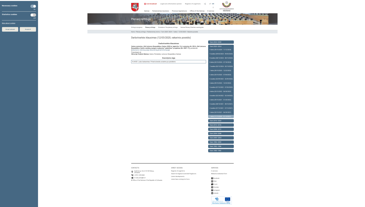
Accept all (28, 29)
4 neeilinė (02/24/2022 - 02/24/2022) (221, 95)
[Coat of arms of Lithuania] (135, 7)
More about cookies (8, 23)
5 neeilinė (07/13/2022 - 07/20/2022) (221, 87)
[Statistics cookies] (33, 15)
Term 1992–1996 (215, 146)
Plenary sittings (150, 27)
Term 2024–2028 (215, 42)
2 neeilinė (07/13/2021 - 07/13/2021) (221, 108)
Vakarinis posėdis (192, 32)
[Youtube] (212, 187)
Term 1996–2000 (215, 142)
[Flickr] (212, 181)
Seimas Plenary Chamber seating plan (192, 27)
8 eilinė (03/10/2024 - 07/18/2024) (220, 62)
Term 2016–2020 (215, 121)
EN (213, 4)
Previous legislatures (179, 11)
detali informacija (163, 50)
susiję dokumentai (151, 50)
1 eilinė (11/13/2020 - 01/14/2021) (220, 116)
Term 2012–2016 (215, 125)
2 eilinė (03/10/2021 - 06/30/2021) (220, 112)
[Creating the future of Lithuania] (221, 204)
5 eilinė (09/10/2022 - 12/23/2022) (220, 83)
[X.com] (212, 184)
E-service (210, 11)
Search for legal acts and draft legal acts (183, 173)
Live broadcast (151, 4)
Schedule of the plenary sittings (168, 27)
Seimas (146, 11)
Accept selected (10, 29)
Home (133, 32)
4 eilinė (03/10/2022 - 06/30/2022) (220, 91)
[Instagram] (212, 190)
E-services (214, 171)
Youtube (216, 187)
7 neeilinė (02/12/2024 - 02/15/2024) (221, 66)
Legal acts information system (171, 4)
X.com (215, 184)
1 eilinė (175, 32)
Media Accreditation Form (219, 173)
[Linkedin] (212, 193)
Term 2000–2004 (215, 138)
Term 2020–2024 (166, 32)
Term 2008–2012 (215, 129)
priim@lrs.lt (142, 178)
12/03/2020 (182, 32)
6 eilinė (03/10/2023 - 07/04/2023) (220, 75)
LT (210, 4)
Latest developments (177, 176)
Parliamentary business (160, 11)
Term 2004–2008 (215, 133)
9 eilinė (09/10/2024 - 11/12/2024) (220, 50)
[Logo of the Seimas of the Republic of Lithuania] (226, 6)
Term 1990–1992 (215, 151)
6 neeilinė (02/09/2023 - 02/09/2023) (221, 79)
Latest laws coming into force (180, 179)
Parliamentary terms (153, 32)
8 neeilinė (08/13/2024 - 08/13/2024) (221, 58)
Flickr (215, 181)
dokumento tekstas (138, 50)
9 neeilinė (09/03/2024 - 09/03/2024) (221, 54)
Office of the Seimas (197, 11)
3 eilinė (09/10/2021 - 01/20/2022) (220, 100)
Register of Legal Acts (193, 4)
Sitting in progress (136, 27)
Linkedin (215, 193)
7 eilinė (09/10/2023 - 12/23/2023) (220, 70)
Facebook (216, 178)
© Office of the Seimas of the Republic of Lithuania (146, 180)
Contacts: (135, 168)
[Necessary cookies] (33, 6)
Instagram (216, 190)
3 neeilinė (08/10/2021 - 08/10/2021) (221, 104)
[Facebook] (212, 178)
